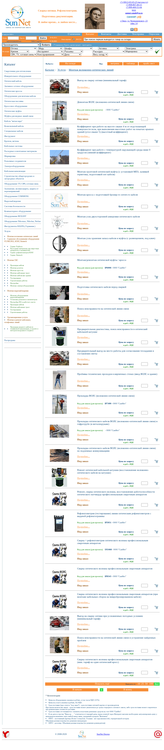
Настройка (14, 283)
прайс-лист (149, 63)
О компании (74, 34)
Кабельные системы (13, 146)
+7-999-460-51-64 (134, 7)
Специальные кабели (13, 131)
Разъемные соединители (15, 161)
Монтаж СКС (12, 260)
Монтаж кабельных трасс (20, 273)
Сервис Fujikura (16, 246)
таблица (131, 63)
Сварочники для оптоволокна (17, 71)
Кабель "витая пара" (13, 121)
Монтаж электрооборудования (22, 286)
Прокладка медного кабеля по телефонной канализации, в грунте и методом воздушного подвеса (24, 328)
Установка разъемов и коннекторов (23, 299)
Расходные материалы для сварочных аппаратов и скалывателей (24, 249)
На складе (70, 63)
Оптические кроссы (13, 91)
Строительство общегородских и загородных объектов (19, 177)
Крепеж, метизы (11, 141)
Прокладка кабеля (17, 265)
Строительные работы (18, 281)
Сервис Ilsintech (16, 255)
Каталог (90, 34)
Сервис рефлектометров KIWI (21, 252)
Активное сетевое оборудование (19, 86)
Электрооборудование (14, 166)
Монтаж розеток (16, 268)
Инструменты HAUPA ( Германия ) (19, 226)
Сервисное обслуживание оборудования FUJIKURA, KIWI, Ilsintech (21, 240)
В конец (127, 689)
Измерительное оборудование (17, 76)
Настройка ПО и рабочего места (22, 302)
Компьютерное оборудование (17, 211)
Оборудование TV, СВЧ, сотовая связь (21, 184)
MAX (134, 10)
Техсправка (138, 34)
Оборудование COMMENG (16, 196)
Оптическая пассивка (13, 101)
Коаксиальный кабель (14, 126)
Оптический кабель (13, 81)
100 (151, 683)
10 (139, 683)
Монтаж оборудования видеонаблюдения (19, 296)
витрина (115, 63)
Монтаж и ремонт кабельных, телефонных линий (17, 321)
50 (146, 683)
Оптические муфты (13, 111)
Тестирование (15, 278)
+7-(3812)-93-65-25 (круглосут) (134, 2)
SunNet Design (103, 734)
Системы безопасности (14, 206)
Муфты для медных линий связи (18, 116)
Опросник (154, 34)
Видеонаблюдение (12, 201)
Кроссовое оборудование (15, 106)
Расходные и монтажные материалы (20, 151)
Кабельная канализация (14, 171)
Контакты (106, 34)
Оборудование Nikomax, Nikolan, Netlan (22, 221)
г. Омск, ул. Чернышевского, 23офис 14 (134, 22)
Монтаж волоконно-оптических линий (22, 236)
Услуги (7, 231)
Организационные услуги (17, 317)
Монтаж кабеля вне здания (20, 275)
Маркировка (10, 156)
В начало (77, 689)
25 (142, 683)
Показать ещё (102, 683)
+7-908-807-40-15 (134, 5)
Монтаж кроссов (16, 270)
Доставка (122, 34)
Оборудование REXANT (15, 216)
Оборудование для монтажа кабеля (20, 96)
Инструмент (9, 136)
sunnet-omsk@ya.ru (134, 13)
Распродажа (9, 340)
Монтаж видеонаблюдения (18, 291)
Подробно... (83, 87)
